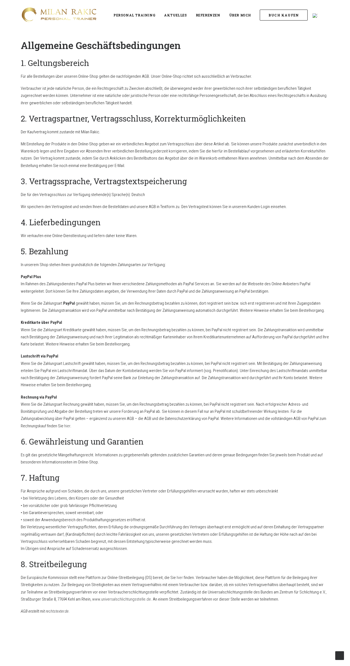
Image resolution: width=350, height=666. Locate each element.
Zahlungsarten (194, 638)
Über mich (240, 15)
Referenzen (208, 15)
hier (67, 425)
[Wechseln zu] (315, 15)
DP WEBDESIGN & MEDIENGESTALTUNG (294, 645)
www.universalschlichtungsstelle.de (121, 599)
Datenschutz (112, 652)
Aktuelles (175, 15)
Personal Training (134, 15)
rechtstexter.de (57, 611)
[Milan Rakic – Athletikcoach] (58, 14)
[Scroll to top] (339, 655)
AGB (183, 652)
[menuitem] (134, 15)
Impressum (110, 645)
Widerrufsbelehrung (199, 645)
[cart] (335, 15)
